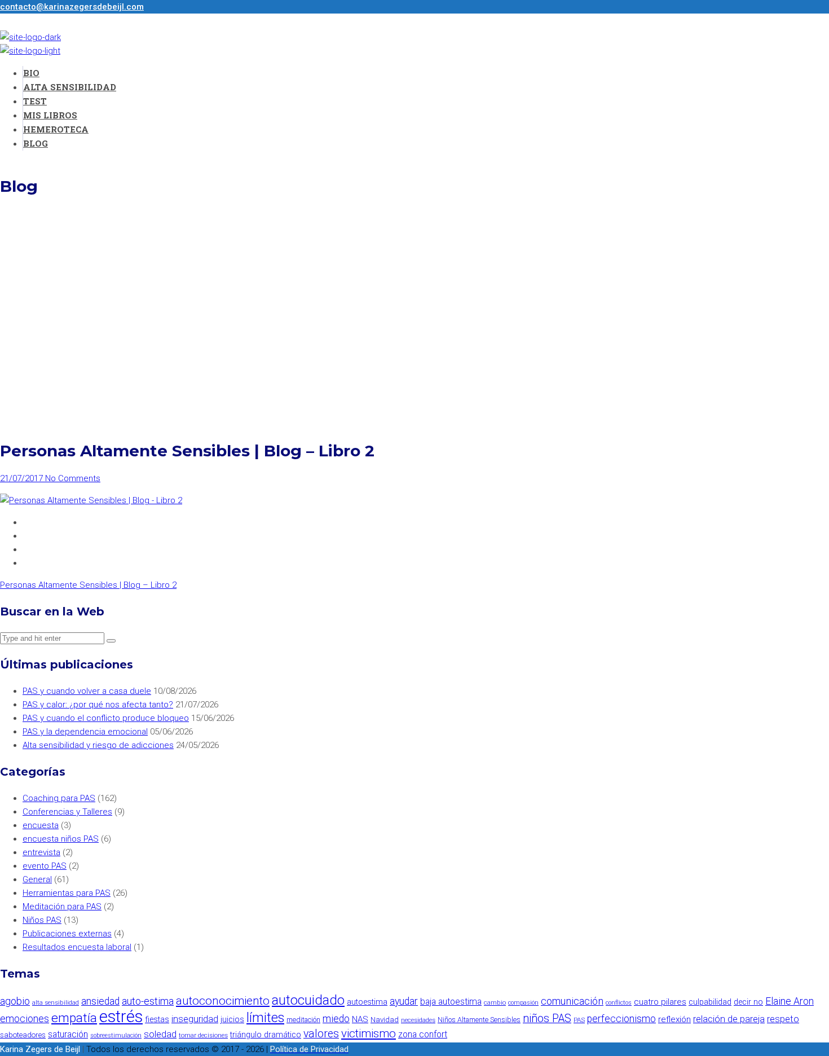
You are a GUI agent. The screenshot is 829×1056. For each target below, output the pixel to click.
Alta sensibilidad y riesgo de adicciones (98, 745)
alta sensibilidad (55, 1002)
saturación (68, 1034)
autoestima (367, 1002)
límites (265, 1018)
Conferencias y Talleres (67, 812)
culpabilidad (710, 1002)
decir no (748, 1002)
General (37, 879)
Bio (31, 72)
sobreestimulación (116, 1035)
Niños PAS (42, 920)
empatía (74, 1018)
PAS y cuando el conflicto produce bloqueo (106, 718)
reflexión (674, 1019)
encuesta (41, 825)
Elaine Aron (789, 1001)
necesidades (418, 1020)
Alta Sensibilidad (69, 87)
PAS (579, 1020)
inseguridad (194, 1019)
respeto (783, 1019)
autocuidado (308, 1000)
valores (321, 1033)
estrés (121, 1016)
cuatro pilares (660, 1002)
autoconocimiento (223, 1000)
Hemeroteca (56, 129)
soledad (160, 1034)
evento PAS (45, 866)
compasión (523, 1002)
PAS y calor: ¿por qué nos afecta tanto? (98, 704)
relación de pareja (729, 1019)
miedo (336, 1018)
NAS (360, 1019)
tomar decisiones (203, 1035)
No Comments (72, 478)
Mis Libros (50, 115)
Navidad (385, 1019)
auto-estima (148, 1001)
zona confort (422, 1034)
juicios (232, 1019)
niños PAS (547, 1018)
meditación (303, 1019)
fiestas (157, 1019)
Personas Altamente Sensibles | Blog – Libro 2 (88, 585)
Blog (35, 143)
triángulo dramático (265, 1035)
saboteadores (23, 1035)
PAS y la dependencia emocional (85, 732)
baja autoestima (451, 1001)
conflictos (619, 1002)
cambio (495, 1002)
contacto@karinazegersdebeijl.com (72, 7)
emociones (24, 1018)
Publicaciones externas (67, 934)
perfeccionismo (621, 1018)
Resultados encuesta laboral (77, 947)
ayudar (404, 1001)
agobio (15, 1001)
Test (35, 101)
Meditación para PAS (62, 906)
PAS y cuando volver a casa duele (87, 691)
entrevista (41, 852)
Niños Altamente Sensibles (479, 1019)
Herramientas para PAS (67, 893)
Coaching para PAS (59, 798)
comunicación (572, 1001)
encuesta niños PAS (61, 839)
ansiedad (100, 1001)
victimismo (368, 1033)
